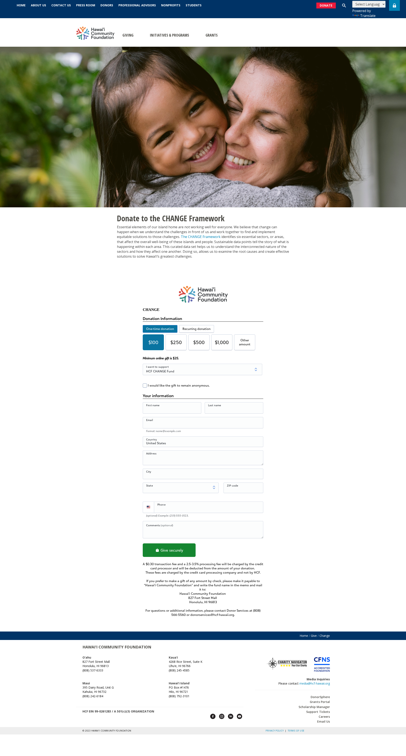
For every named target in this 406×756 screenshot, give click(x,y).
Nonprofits (170, 5)
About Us (38, 5)
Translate (368, 15)
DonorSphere (320, 697)
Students (194, 5)
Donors (106, 5)
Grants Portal (320, 702)
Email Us (323, 721)
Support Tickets (318, 712)
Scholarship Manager (314, 707)
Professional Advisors (137, 5)
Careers (324, 717)
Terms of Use (296, 730)
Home (21, 5)
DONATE (326, 5)
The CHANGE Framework (201, 236)
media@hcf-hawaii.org (314, 683)
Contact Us (61, 5)
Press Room (85, 5)
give (314, 636)
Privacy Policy (275, 730)
